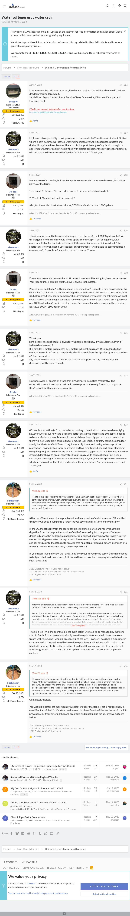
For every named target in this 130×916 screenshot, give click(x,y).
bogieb (116, 768)
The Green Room (49, 769)
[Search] (125, 6)
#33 (126, 425)
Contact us (11, 867)
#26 (126, 85)
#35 (126, 592)
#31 (126, 333)
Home (80, 867)
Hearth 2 (30, 861)
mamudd (14, 809)
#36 (126, 666)
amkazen (14, 820)
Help (71, 867)
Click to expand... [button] (79, 625)
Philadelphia (18, 213)
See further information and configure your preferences (38, 892)
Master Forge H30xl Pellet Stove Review (48, 112)
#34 (126, 484)
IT (23, 164)
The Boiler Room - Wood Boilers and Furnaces (54, 809)
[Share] (120, 85)
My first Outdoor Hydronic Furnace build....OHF (36, 788)
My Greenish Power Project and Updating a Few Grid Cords (42, 765)
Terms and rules (32, 867)
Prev (7, 76)
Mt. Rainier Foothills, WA (18, 519)
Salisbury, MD (18, 123)
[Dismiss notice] (124, 31)
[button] (5, 6)
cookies (31, 883)
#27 (126, 133)
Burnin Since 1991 (18, 769)
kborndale (114, 779)
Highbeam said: (39, 598)
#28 (126, 175)
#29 (126, 230)
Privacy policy (56, 867)
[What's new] (119, 6)
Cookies (11, 861)
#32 (126, 375)
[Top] (87, 867)
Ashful (7, 22)
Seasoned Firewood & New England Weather (34, 777)
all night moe (16, 791)
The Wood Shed (50, 780)
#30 (126, 273)
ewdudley (114, 805)
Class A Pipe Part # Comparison (27, 817)
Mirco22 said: (38, 490)
